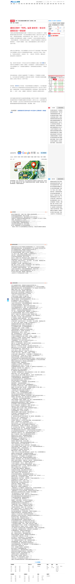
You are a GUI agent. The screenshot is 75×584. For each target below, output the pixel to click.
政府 (61, 3)
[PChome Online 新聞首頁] (24, 1)
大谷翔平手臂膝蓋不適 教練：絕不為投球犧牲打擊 (59, 129)
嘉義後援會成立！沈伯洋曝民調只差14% (19, 438)
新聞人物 (29, 564)
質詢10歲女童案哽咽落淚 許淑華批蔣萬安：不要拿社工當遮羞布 (24, 511)
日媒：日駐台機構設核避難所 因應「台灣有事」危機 (25, 20)
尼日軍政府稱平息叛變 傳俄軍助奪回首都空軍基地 (59, 115)
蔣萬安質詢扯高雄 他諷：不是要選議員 (19, 418)
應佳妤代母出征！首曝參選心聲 (17, 545)
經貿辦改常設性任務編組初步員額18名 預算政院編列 (22, 551)
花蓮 (43, 63)
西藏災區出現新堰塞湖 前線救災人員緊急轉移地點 (59, 130)
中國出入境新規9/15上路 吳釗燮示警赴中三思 (20, 472)
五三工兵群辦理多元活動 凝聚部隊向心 (19, 498)
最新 (11, 566)
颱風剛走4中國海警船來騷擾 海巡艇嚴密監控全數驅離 (22, 453)
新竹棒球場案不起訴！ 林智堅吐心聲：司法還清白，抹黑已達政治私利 (25, 355)
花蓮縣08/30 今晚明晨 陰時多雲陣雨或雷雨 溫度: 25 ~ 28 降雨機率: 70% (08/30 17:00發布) (28, 218)
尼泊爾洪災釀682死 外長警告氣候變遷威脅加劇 (59, 110)
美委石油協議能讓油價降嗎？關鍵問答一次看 (58, 120)
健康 (37, 3)
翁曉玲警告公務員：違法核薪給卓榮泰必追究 (20, 482)
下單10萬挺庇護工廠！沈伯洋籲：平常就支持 (20, 493)
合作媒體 (58, 1)
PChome (54, 1)
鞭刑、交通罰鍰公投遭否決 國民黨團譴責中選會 (21, 533)
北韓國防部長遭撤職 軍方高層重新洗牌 (57, 135)
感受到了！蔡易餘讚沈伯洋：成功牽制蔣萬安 (20, 421)
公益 (42, 578)
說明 (61, 1)
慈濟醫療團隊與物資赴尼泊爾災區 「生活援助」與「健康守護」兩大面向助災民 (27, 366)
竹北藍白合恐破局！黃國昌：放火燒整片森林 (20, 296)
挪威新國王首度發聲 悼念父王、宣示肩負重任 (59, 122)
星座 (34, 3)
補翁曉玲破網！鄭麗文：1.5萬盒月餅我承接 (19, 447)
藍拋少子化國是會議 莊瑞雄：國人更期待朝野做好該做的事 (23, 434)
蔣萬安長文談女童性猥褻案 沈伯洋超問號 (19, 334)
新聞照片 (25, 574)
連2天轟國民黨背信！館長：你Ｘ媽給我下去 (58, 200)
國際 (27, 3)
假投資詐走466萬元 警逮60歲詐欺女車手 (19, 516)
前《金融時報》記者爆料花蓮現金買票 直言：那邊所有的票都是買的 (25, 267)
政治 (16, 3)
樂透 (52, 566)
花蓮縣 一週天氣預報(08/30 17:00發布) (18, 219)
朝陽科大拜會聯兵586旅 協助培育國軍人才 (20, 467)
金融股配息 (58, 20)
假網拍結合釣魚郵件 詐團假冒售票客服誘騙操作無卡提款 (22, 442)
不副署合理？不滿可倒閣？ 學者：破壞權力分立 (20, 367)
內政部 (19, 156)
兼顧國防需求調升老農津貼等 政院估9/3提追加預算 (21, 436)
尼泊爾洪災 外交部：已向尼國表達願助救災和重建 (21, 392)
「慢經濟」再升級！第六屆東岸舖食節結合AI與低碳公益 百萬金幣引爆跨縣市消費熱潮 (28, 226)
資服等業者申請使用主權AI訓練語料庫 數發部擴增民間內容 (61, 118)
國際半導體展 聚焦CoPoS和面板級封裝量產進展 (59, 139)
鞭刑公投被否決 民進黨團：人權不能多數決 (20, 485)
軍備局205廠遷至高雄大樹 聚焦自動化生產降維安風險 (22, 361)
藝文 (42, 577)
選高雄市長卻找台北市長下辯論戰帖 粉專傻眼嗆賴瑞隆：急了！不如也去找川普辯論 (27, 246)
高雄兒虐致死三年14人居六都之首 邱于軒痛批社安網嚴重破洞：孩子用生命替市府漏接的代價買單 (30, 359)
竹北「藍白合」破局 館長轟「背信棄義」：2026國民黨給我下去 (24, 253)
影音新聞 (12, 574)
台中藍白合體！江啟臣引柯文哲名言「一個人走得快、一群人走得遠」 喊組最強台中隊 (28, 260)
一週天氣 (57, 567)
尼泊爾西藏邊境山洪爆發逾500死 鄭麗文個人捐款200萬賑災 (23, 522)
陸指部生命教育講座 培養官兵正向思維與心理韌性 (21, 356)
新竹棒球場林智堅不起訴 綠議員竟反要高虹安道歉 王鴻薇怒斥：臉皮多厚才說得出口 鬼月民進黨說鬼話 (31, 358)
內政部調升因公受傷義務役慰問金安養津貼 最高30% (21, 471)
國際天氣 (57, 570)
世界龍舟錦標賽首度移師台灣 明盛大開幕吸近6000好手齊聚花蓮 (24, 217)
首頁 (11, 3)
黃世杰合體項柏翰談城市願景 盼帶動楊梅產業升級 (21, 496)
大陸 (63, 3)
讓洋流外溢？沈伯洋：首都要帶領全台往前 (19, 417)
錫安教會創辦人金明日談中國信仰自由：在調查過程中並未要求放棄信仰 (25, 515)
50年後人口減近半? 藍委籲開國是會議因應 (20, 391)
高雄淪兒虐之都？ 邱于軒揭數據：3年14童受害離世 (21, 456)
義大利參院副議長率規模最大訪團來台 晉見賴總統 (59, 186)
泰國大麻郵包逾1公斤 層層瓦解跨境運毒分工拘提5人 (22, 549)
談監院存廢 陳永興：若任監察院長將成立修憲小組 (21, 406)
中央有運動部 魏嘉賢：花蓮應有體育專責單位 (20, 222)
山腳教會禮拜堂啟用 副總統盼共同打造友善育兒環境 (21, 329)
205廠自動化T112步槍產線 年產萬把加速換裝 (20, 363)
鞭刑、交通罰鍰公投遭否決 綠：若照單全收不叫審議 (21, 508)
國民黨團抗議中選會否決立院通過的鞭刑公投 (20, 502)
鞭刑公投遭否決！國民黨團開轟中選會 (18, 548)
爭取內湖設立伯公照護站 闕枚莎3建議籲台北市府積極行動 (23, 424)
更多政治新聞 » (44, 159)
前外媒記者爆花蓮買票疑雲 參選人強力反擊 (58, 193)
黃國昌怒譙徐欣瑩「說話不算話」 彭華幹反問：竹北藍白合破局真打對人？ (26, 478)
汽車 (58, 3)
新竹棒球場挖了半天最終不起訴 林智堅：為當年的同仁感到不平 (24, 385)
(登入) (63, 1)
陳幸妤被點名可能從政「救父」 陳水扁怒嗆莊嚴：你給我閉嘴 (23, 428)
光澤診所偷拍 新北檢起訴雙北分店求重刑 (19, 558)
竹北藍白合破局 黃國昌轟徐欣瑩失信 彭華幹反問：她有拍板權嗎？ (25, 529)
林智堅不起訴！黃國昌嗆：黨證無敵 (18, 483)
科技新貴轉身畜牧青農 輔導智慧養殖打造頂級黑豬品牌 (22, 542)
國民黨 (25, 156)
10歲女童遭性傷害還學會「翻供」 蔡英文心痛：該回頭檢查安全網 (24, 494)
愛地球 (43, 579)
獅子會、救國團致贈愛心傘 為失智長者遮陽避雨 (20, 225)
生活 (45, 3)
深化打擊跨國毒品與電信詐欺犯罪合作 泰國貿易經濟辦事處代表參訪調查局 (26, 429)
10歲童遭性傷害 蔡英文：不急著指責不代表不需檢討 (22, 504)
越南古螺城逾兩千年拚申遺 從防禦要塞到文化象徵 (59, 134)
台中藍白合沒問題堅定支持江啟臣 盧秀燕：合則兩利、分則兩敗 (24, 336)
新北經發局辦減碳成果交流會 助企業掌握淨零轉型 (21, 378)
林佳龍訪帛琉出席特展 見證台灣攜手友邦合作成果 (21, 469)
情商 (19, 567)
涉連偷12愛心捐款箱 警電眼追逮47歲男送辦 (20, 518)
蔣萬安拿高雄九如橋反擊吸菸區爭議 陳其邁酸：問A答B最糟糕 (23, 491)
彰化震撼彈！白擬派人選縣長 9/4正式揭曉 (19, 409)
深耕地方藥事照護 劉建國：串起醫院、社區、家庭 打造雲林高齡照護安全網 (26, 399)
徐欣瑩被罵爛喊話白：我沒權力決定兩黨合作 (20, 410)
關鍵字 (48, 574)
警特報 (61, 566)
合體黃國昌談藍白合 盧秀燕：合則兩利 (19, 332)
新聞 (11, 22)
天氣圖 (57, 571)
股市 (50, 1)
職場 (29, 3)
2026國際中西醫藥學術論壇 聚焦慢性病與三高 (20, 221)
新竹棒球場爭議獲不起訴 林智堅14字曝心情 (20, 348)
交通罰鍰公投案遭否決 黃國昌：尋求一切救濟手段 (21, 507)
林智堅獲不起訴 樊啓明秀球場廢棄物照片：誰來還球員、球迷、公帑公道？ (26, 475)
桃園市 (35, 156)
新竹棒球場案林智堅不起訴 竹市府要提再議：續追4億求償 (23, 461)
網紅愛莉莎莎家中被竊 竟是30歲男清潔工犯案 (20, 552)
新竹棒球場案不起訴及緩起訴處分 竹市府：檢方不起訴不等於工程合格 (25, 431)
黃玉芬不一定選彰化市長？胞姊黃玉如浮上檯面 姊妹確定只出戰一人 (25, 257)
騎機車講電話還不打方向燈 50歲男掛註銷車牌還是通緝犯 (61, 196)
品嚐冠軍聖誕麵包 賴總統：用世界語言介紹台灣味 (21, 541)
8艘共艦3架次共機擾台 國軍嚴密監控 (18, 362)
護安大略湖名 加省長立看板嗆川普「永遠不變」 (59, 142)
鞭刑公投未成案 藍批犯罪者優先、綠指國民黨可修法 (21, 292)
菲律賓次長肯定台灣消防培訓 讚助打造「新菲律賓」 (59, 205)
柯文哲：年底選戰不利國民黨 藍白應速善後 (20, 547)
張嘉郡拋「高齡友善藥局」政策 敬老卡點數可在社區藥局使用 (23, 396)
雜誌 (56, 3)
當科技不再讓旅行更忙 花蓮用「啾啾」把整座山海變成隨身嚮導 (24, 214)
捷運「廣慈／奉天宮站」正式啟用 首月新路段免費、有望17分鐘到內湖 (25, 264)
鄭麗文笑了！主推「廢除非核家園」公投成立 (20, 556)
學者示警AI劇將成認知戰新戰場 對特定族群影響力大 (21, 394)
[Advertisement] (29, 195)
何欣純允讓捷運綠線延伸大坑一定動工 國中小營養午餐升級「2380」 (25, 307)
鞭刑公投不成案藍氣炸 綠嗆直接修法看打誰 (20, 344)
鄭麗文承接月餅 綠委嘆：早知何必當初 (19, 450)
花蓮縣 (44, 156)
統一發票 (52, 567)
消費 (51, 3)
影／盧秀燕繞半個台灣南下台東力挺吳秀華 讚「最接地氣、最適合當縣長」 (26, 416)
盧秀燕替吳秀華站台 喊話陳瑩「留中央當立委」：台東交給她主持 (24, 425)
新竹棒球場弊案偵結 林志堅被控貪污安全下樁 (20, 509)
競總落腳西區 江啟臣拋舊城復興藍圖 (18, 383)
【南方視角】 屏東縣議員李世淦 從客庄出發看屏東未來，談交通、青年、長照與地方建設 (29, 372)
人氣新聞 (51, 107)
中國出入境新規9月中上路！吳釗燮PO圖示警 (20, 443)
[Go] (48, 2)
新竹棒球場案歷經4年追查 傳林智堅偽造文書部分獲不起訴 (23, 520)
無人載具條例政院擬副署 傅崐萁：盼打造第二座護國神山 (61, 188)
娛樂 (39, 3)
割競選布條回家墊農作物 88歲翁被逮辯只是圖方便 (21, 512)
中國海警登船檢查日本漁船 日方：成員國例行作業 (59, 113)
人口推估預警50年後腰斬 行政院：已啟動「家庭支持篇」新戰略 (24, 523)
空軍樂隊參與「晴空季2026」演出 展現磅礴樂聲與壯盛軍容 (23, 432)
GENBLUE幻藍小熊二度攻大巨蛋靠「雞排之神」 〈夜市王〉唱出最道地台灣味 (26, 374)
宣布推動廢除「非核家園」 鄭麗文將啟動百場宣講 (59, 201)
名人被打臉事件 (54, 35)
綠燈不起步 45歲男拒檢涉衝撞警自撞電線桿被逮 (59, 191)
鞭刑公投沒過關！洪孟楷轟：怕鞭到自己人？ (20, 555)
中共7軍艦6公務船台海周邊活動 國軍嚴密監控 (20, 468)
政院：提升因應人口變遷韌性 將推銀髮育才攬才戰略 (21, 505)
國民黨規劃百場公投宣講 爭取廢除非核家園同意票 (21, 325)
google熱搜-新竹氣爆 (55, 33)
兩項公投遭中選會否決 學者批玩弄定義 (19, 380)
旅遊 (53, 3)
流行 (19, 571)
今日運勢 (54, 20)
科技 (24, 3)
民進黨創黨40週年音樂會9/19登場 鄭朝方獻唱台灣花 (22, 323)
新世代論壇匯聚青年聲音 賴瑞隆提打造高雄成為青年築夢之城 (61, 184)
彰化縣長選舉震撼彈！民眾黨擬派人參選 (19, 439)
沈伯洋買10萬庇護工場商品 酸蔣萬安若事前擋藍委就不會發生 (23, 457)
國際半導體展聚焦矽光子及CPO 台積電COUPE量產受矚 (61, 127)
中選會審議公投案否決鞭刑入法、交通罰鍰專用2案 (21, 501)
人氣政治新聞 (60, 107)
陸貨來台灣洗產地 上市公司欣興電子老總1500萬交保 (22, 423)
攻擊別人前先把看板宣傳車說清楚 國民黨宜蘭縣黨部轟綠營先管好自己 (25, 559)
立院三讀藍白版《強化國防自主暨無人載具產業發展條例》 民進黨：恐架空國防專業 (27, 527)
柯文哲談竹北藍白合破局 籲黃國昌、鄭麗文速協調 (59, 212)
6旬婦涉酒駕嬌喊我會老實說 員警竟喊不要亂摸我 (21, 519)
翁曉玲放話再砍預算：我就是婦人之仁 (18, 414)
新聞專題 (39, 564)
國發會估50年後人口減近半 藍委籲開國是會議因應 (21, 435)
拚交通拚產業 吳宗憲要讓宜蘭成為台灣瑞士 (20, 413)
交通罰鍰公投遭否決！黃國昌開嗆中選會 (19, 553)
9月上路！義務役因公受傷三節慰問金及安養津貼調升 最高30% (23, 464)
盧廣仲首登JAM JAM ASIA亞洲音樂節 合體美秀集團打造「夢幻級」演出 (25, 347)
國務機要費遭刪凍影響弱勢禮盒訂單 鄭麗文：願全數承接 (22, 402)
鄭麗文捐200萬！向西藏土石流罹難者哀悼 (19, 486)
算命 (47, 566)
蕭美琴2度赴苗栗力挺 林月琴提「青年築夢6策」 (21, 330)
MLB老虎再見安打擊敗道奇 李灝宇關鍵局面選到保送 (60, 123)
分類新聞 (12, 564)
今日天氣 (50, 23)
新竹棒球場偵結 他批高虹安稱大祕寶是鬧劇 (20, 301)
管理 (38, 579)
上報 (21, 25)
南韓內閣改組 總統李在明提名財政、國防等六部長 (59, 125)
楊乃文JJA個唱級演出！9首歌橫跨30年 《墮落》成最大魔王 (23, 405)
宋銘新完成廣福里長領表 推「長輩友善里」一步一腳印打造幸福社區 (25, 544)
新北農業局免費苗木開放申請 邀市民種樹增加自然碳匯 (22, 489)
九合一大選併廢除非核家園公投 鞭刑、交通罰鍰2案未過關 (23, 540)
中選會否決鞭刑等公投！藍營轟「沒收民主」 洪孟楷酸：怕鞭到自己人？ (25, 526)
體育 (42, 3)
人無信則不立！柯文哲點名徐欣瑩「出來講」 (58, 213)
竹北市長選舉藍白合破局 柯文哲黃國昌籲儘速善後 (21, 326)
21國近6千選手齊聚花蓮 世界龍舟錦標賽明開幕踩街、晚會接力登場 (24, 268)
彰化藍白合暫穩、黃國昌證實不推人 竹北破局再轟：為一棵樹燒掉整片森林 (26, 354)
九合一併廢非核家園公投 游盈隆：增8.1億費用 (20, 531)
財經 (22, 3)
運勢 (32, 3)
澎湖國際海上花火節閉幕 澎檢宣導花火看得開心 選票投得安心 (24, 337)
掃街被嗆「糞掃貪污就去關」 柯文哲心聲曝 (19, 440)
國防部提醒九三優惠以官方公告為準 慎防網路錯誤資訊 (22, 384)
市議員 (32, 156)
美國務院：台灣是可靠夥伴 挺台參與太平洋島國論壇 (21, 500)
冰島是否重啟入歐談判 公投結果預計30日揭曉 (59, 117)
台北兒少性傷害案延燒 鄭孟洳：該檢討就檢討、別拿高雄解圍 (23, 445)
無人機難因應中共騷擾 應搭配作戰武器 (19, 370)
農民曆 (49, 20)
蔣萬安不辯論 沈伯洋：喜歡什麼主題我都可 (20, 373)
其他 (19, 577)
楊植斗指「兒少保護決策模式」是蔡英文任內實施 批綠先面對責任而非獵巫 (26, 343)
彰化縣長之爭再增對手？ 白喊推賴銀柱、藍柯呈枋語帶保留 (23, 381)
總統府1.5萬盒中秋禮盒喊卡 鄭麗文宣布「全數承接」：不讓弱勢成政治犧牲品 (26, 460)
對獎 (52, 564)
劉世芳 (17, 85)
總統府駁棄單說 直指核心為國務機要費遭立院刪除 (21, 538)
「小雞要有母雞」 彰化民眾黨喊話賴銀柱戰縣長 (20, 398)
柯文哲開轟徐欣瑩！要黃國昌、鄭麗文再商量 (20, 449)
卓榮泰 (22, 156)
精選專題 (38, 566)
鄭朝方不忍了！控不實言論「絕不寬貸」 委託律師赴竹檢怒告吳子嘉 (24, 345)
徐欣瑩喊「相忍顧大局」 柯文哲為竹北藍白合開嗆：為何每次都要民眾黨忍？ (26, 420)
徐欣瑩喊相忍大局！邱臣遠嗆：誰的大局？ (19, 479)
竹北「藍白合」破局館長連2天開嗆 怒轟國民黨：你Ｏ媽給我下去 (24, 311)
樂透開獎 (62, 23)
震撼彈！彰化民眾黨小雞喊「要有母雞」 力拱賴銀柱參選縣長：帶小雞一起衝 (26, 387)
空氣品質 (54, 23)
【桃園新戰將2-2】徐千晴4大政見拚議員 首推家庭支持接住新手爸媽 (25, 490)
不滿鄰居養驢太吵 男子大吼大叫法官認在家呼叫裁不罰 (22, 340)
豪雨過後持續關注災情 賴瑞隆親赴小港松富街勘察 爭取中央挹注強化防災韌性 (27, 395)
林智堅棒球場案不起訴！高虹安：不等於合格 (20, 365)
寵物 (19, 566)
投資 (38, 578)
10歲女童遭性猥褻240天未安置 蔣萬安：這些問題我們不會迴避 (24, 407)
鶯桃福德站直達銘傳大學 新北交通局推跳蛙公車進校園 (22, 376)
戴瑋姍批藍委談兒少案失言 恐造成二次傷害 (20, 480)
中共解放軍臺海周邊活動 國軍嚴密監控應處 (20, 377)
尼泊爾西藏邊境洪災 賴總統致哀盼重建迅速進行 (21, 530)
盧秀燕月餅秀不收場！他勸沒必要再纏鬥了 (19, 369)
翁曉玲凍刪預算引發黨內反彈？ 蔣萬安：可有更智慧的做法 (23, 351)
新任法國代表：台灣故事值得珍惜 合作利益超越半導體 (22, 537)
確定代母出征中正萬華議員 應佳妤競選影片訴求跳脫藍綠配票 (23, 454)
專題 (14, 3)
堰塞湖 (28, 156)
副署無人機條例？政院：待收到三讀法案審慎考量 (21, 289)
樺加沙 (38, 156)
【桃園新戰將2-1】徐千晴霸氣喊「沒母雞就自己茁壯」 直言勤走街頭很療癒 (26, 487)
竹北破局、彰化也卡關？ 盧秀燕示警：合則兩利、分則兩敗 (23, 352)
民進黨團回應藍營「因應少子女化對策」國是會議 (21, 388)
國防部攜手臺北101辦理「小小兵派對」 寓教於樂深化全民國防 (23, 465)
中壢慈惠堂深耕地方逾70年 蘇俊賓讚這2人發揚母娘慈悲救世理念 (24, 308)
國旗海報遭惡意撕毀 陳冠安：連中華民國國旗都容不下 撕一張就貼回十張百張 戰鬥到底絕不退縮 (30, 248)
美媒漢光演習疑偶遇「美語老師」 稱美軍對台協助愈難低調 (23, 534)
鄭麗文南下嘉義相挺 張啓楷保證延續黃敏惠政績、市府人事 (61, 210)
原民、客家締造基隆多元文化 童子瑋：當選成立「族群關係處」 (24, 333)
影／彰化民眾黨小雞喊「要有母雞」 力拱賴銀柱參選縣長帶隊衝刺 (24, 427)
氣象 (57, 564)
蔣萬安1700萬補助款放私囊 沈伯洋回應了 (19, 341)
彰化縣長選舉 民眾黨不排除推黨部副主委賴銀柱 (21, 403)
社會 (19, 3)
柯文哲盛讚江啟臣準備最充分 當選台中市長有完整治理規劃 (23, 305)
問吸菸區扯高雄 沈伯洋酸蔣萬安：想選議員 (20, 476)
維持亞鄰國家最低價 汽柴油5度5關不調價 (58, 111)
